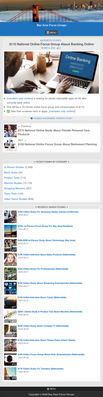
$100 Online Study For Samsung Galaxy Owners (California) (48, 211)
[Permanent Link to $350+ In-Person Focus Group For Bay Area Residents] (10, 231)
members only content (19, 98)
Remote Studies (52, 40)
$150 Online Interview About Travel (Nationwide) (42, 297)
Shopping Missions (14, 188)
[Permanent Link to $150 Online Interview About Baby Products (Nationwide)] (10, 259)
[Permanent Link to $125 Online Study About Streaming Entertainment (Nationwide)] (10, 288)
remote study (64, 118)
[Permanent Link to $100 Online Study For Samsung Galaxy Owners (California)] (10, 216)
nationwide (48, 118)
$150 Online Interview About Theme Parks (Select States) (46, 340)
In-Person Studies (14, 167)
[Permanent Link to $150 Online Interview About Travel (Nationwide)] (10, 302)
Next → (22, 140)
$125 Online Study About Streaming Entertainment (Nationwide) (50, 283)
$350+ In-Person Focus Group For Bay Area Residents (45, 226)
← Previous (24, 126)
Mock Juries (11, 172)
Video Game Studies (15, 199)
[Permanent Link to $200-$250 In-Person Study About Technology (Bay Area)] (10, 245)
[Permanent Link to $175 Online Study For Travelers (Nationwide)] (10, 373)
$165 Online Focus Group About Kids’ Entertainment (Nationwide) (51, 354)
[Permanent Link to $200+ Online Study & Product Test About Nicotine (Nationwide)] (10, 316)
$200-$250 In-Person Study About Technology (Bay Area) (46, 240)
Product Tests (11, 177)
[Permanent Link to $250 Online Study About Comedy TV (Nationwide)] (10, 331)
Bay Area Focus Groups (51, 25)
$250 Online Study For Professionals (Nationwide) (43, 268)
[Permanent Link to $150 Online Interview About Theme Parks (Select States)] (10, 345)
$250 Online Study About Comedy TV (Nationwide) (43, 325)
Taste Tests (10, 193)
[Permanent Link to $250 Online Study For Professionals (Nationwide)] (10, 274)
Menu (53, 32)
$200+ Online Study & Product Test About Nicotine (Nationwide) (50, 311)
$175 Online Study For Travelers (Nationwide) (41, 368)
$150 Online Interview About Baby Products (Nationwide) (46, 254)
